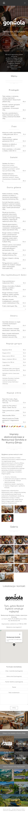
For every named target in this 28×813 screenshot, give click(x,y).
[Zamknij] (20, 634)
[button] (14, 645)
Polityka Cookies (21, 810)
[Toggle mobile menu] (25, 3)
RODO (23, 809)
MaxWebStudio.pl (13, 810)
